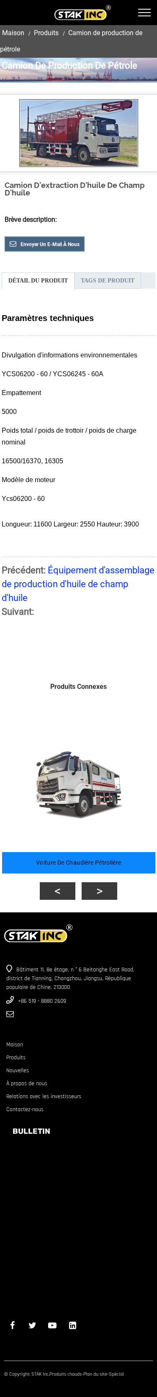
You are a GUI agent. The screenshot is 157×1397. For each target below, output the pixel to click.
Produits (46, 33)
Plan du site (95, 1374)
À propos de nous (26, 1083)
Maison (13, 33)
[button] (57, 891)
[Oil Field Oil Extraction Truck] (79, 133)
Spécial (116, 1374)
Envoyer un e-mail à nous (50, 244)
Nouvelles (17, 1070)
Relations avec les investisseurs (43, 1096)
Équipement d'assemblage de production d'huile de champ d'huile (78, 584)
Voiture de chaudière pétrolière (78, 862)
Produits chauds (65, 1374)
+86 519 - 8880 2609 (42, 1001)
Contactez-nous (25, 1109)
